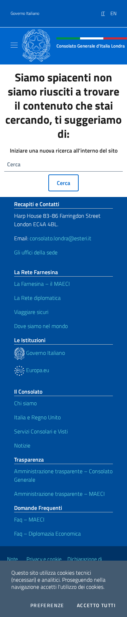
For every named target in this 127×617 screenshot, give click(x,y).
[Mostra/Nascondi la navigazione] (14, 45)
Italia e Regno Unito (37, 417)
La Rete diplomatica (37, 298)
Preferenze (47, 605)
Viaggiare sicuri (31, 312)
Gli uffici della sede (36, 252)
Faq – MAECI (29, 519)
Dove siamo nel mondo (41, 326)
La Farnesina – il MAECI (42, 283)
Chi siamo (25, 403)
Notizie (22, 445)
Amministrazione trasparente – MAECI (59, 493)
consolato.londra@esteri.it (60, 238)
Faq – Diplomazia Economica (47, 533)
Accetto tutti (96, 605)
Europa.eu (37, 370)
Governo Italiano (25, 13)
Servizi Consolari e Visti (41, 431)
